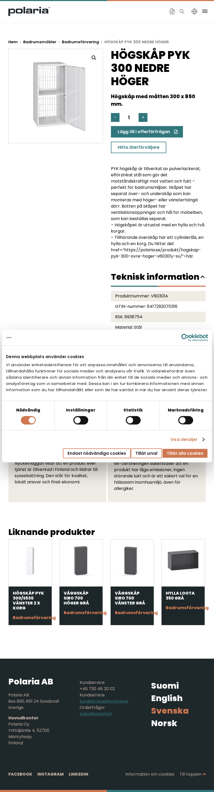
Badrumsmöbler (39, 42)
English (167, 698)
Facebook (20, 774)
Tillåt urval (146, 453)
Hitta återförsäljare (138, 147)
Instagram (50, 774)
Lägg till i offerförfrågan (144, 132)
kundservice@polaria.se (104, 701)
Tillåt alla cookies (185, 453)
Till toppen (190, 774)
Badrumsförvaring (80, 42)
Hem (13, 42)
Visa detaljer (183, 439)
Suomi (165, 685)
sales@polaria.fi (96, 714)
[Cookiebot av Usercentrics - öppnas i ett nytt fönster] (185, 337)
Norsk (164, 723)
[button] (94, 58)
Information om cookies (150, 774)
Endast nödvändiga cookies (97, 453)
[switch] (80, 420)
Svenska (170, 710)
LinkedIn (78, 774)
